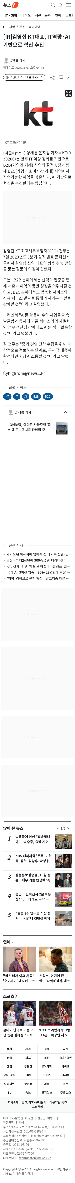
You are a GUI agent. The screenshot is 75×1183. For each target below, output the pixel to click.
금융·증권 (65, 1058)
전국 (9, 1058)
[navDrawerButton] (69, 4)
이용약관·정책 (59, 1102)
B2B (36, 396)
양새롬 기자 (17, 60)
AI (25, 396)
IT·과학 (47, 1066)
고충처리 (37, 1107)
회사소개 (13, 1102)
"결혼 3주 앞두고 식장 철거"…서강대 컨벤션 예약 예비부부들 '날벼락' (33, 918)
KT (7, 396)
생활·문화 (9, 1075)
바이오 (65, 1066)
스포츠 (8, 996)
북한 (47, 1058)
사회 (28, 1049)
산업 (9, 1066)
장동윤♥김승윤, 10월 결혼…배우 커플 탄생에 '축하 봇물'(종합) (34, 880)
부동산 (28, 1066)
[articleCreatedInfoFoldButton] (45, 68)
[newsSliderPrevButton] (58, 828)
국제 (65, 1049)
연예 (7, 942)
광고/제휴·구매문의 (34, 1102)
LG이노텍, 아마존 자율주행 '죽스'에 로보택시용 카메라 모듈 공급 (29, 427)
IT (16, 396)
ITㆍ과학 (9, 27)
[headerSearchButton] (53, 4)
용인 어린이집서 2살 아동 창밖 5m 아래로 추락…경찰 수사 (33, 899)
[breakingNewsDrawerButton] (60, 4)
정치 (9, 1049)
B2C (48, 396)
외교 (28, 1058)
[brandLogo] (11, 4)
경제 (47, 1049)
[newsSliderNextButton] (68, 828)
